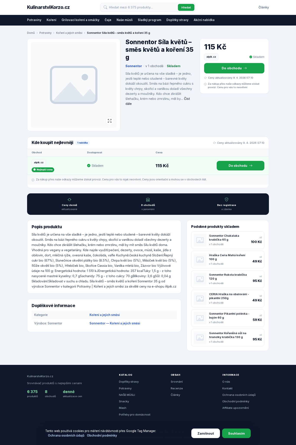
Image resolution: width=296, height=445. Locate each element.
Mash (122, 407)
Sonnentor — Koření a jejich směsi (114, 323)
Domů (31, 32)
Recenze (177, 388)
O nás (226, 381)
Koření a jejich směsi (69, 32)
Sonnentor (133, 66)
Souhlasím (236, 433)
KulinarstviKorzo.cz (48, 7)
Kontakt (227, 388)
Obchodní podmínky (235, 401)
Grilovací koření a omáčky (80, 20)
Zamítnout (205, 433)
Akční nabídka (204, 20)
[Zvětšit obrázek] (109, 121)
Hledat (186, 7)
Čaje (108, 20)
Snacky (124, 401)
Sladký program (149, 20)
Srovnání (177, 381)
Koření (51, 20)
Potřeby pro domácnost (134, 414)
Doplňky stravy (177, 20)
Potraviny (34, 20)
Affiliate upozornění (235, 407)
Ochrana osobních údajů (239, 394)
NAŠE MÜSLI (127, 394)
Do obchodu (232, 68)
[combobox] (142, 7)
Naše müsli (125, 20)
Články (264, 7)
